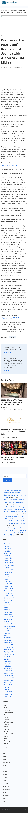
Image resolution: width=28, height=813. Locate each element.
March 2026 (8, 556)
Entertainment (8, 712)
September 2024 (9, 598)
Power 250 (7, 731)
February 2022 (8, 671)
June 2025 (7, 577)
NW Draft (7, 729)
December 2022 (9, 647)
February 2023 (8, 642)
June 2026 (7, 548)
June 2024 (7, 605)
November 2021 (9, 678)
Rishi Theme (14, 811)
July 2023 (7, 631)
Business (3, 36)
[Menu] (26, 3)
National (6, 724)
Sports (6, 736)
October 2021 (8, 680)
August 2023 (8, 628)
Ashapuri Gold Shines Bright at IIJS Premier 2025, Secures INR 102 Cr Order (13, 432)
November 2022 (9, 649)
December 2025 (9, 563)
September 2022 (9, 654)
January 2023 (8, 645)
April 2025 (7, 581)
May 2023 (7, 635)
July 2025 (7, 574)
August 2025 (8, 572)
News (10, 409)
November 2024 (9, 593)
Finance (6, 715)
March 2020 (8, 692)
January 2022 (8, 673)
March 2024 (8, 612)
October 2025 (8, 567)
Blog (5, 705)
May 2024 (7, 607)
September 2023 (9, 626)
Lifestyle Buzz (8, 722)
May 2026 (7, 551)
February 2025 (8, 586)
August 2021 (8, 685)
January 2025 (8, 588)
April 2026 (7, 553)
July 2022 (7, 659)
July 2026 (7, 546)
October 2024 (8, 595)
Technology (8, 738)
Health (6, 717)
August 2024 (8, 600)
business (12, 337)
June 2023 (7, 633)
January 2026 (8, 560)
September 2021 (9, 682)
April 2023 (7, 638)
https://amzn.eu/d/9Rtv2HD (10, 165)
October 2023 (8, 624)
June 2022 (7, 661)
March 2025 (8, 584)
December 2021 (9, 675)
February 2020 (8, 694)
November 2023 (9, 621)
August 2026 (8, 544)
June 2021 (7, 689)
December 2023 (9, 619)
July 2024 (7, 602)
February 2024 (8, 614)
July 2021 (7, 687)
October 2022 (8, 652)
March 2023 (8, 640)
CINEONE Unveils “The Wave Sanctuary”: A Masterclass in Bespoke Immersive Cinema (11, 402)
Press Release (18, 409)
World (6, 743)
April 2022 (7, 666)
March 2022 (8, 668)
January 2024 (8, 617)
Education (7, 710)
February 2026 (8, 558)
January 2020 (8, 696)
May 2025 (7, 579)
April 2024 (7, 609)
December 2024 (9, 591)
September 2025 (9, 570)
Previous (8, 352)
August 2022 (8, 656)
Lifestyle (6, 719)
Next (5, 370)
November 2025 (9, 565)
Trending (7, 741)
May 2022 (7, 663)
